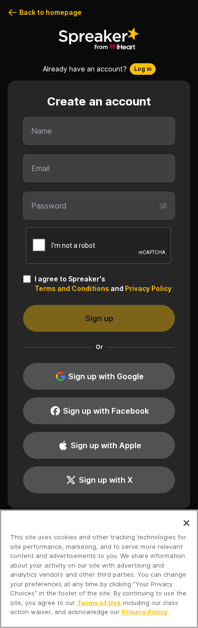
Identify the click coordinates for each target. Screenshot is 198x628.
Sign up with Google (106, 376)
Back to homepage (50, 12)
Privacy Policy (148, 288)
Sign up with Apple (106, 445)
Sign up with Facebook (106, 411)
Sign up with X (106, 480)
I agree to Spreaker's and (103, 283)
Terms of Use (99, 602)
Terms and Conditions (72, 288)
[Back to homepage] (99, 38)
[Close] (186, 523)
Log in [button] (142, 68)
